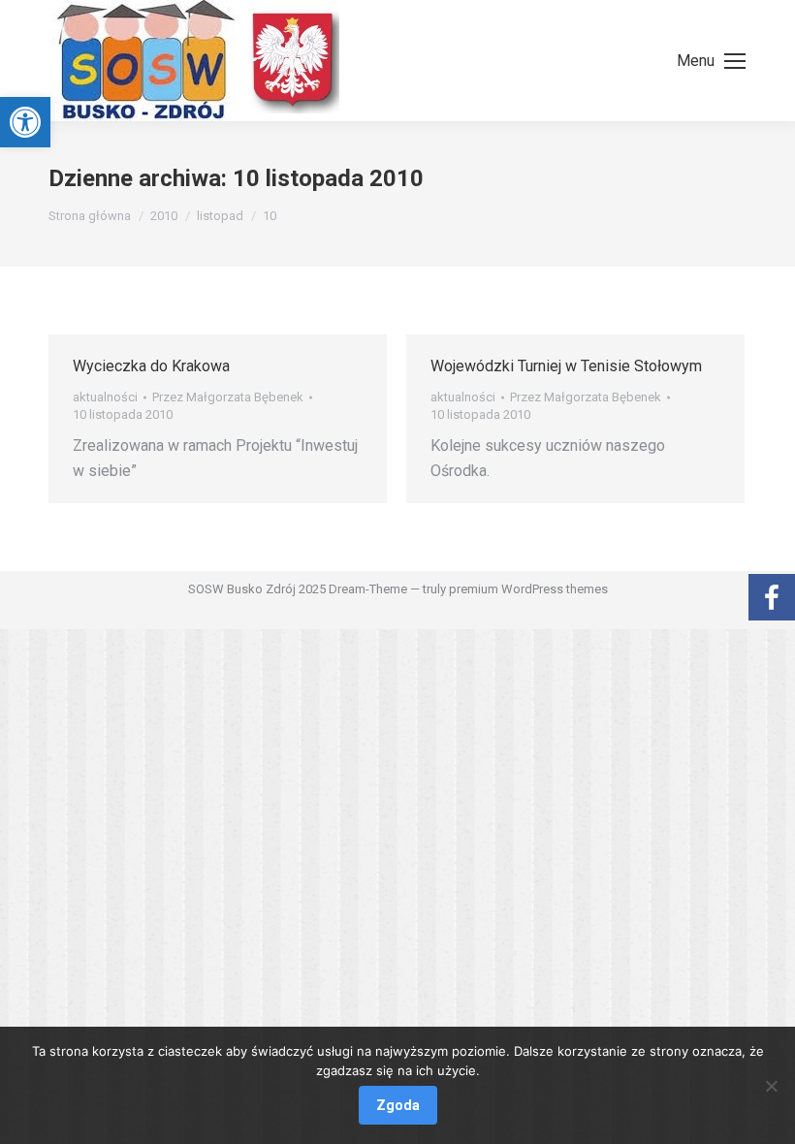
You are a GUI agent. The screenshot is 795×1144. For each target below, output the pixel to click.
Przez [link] (227, 397)
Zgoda (398, 1105)
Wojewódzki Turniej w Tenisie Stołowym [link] (566, 366)
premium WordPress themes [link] (528, 589)
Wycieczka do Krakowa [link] (151, 366)
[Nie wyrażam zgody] (770, 1086)
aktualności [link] (105, 397)
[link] (25, 122)
